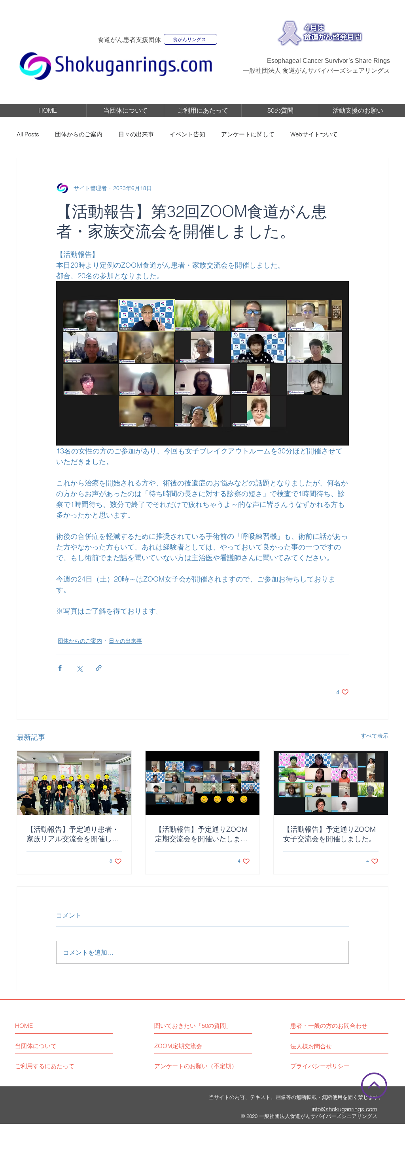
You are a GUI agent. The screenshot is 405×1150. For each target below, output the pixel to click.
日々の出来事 (136, 134)
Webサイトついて (314, 134)
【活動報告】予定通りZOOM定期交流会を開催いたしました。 (201, 834)
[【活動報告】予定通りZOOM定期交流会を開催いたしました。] (203, 783)
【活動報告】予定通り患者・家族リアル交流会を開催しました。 (72, 834)
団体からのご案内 (78, 134)
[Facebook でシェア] (60, 668)
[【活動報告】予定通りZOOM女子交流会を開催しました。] (331, 783)
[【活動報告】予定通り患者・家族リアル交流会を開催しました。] (74, 783)
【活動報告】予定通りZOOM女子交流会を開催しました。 (329, 834)
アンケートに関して (247, 134)
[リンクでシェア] (98, 668)
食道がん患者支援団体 (129, 39)
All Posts (28, 134)
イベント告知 (187, 134)
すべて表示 (374, 735)
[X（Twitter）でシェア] (79, 668)
